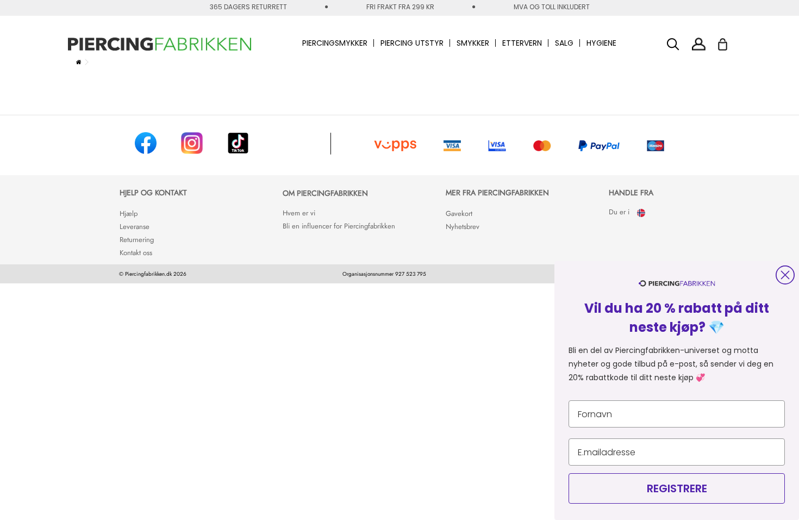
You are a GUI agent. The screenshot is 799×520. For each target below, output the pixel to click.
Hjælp (129, 213)
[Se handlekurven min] (729, 41)
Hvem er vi (299, 213)
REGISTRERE (677, 488)
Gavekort (459, 213)
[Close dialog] (785, 274)
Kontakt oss (136, 252)
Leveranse (134, 226)
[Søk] (673, 44)
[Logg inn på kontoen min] (699, 44)
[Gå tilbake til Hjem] (79, 62)
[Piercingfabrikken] (160, 44)
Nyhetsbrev (462, 226)
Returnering (137, 239)
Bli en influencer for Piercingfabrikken (339, 226)
